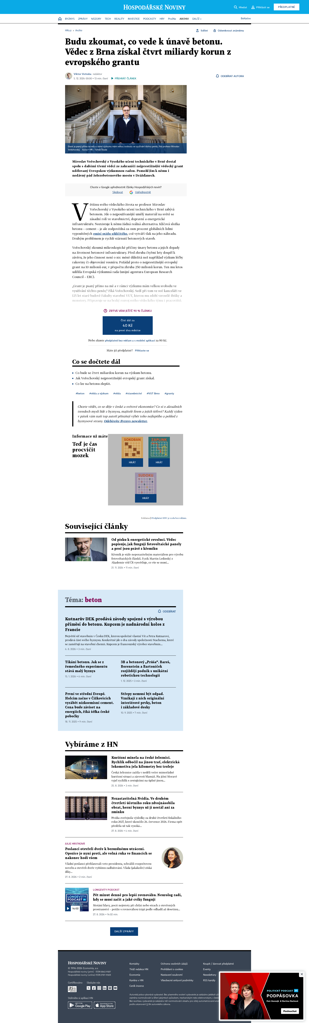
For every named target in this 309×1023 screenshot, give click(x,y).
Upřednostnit (143, 192)
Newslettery (209, 975)
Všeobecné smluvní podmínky (177, 980)
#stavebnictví (134, 393)
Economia (134, 975)
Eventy (207, 969)
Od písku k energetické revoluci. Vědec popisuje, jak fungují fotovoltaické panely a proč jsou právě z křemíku (146, 544)
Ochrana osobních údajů (174, 964)
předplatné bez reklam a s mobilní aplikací (130, 340)
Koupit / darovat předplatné (218, 964)
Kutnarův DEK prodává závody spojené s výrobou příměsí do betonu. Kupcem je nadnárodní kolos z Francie (115, 624)
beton (93, 600)
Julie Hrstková (75, 843)
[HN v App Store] (104, 1005)
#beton (80, 393)
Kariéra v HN (136, 980)
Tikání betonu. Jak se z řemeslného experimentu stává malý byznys (86, 667)
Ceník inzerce (136, 986)
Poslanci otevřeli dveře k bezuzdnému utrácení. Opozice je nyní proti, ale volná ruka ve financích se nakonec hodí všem (108, 854)
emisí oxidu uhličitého (110, 233)
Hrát (132, 462)
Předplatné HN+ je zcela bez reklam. (169, 518)
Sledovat (117, 192)
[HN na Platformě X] (88, 988)
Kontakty (134, 964)
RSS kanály (209, 980)
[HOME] (60, 19)
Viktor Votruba (82, 73)
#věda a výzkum (98, 393)
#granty (169, 393)
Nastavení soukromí (171, 975)
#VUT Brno (153, 393)
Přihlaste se (142, 350)
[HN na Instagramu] (99, 988)
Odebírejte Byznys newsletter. (125, 421)
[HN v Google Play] (80, 1005)
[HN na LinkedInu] (104, 988)
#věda (117, 393)
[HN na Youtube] (115, 988)
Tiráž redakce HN (138, 969)
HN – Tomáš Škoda (98, 150)
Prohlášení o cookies (172, 969)
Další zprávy (124, 931)
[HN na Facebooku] (94, 988)
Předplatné (286, 6)
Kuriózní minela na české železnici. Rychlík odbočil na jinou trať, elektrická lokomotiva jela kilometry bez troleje (145, 762)
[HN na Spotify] (110, 988)
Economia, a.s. (90, 968)
